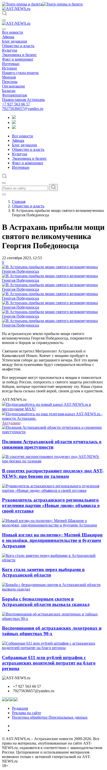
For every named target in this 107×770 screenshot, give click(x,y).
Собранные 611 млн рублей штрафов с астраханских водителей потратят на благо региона (49, 663)
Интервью (10, 64)
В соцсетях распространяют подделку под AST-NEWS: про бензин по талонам (53, 473)
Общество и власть (18, 46)
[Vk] (14, 127)
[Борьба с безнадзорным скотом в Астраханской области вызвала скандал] (53, 589)
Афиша (8, 37)
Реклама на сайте (26, 713)
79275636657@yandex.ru (22, 108)
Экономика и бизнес (19, 55)
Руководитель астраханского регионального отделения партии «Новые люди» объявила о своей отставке (51, 505)
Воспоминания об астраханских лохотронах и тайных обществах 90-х (52, 630)
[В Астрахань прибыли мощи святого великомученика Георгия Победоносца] (53, 271)
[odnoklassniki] (14, 122)
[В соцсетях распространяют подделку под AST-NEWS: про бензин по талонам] (53, 461)
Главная (18, 201)
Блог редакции (14, 41)
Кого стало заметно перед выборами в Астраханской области (43, 572)
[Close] (4, 29)
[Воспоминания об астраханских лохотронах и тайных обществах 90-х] (53, 618)
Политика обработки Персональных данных (50, 717)
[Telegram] (14, 117)
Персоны (9, 82)
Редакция (20, 708)
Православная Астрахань (23, 99)
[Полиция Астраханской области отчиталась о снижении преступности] (53, 432)
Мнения (9, 77)
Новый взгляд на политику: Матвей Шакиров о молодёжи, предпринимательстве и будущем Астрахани (52, 540)
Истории (9, 68)
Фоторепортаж (14, 95)
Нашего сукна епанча (20, 73)
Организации (13, 86)
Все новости (12, 32)
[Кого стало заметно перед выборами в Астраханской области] (53, 560)
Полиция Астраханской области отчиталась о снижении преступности (52, 444)
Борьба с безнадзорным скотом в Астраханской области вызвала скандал (46, 601)
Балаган (8, 90)
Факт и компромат (17, 59)
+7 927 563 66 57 (16, 104)
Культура (9, 50)
